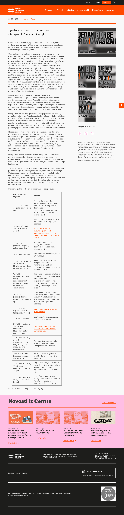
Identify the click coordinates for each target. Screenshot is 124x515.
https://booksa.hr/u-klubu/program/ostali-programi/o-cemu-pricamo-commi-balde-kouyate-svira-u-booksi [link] (46, 233)
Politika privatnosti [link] (14, 473)
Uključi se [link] (106, 2)
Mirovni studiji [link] (83, 10)
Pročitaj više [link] (13, 443)
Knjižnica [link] (70, 10)
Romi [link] (33, 19)
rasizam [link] (27, 19)
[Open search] (114, 2)
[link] (121, 105)
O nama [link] (48, 10)
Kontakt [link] (88, 2)
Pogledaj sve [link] (109, 402)
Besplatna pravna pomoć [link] (103, 10)
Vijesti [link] (60, 10)
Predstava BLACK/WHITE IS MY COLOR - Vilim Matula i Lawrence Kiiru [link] (45, 328)
